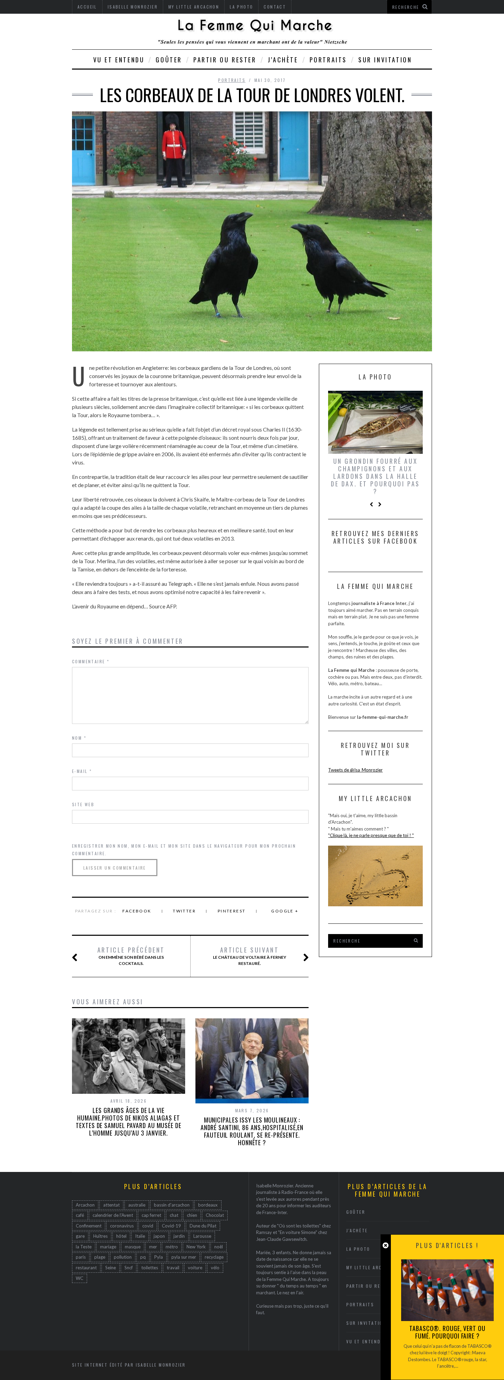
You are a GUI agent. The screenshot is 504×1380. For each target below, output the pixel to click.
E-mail (82, 771)
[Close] (385, 1245)
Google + (284, 910)
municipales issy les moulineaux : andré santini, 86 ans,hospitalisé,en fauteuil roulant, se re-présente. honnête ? (252, 1131)
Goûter (169, 59)
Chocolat (215, 1215)
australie (136, 1205)
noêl (218, 1246)
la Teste (84, 1246)
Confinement (88, 1225)
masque (133, 1246)
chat (174, 1215)
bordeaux (208, 1205)
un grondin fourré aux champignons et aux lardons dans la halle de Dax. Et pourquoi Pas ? (375, 476)
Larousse (202, 1236)
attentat (111, 1205)
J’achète (283, 59)
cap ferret (151, 1215)
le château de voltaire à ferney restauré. (249, 956)
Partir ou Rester (224, 59)
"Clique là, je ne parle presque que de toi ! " (371, 835)
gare (80, 1236)
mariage (108, 1246)
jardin (179, 1236)
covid (147, 1225)
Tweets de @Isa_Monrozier (355, 770)
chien (192, 1215)
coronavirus (122, 1225)
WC (79, 1278)
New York (196, 1246)
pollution (123, 1257)
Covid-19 (171, 1225)
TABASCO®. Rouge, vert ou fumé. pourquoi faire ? (447, 1332)
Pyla (158, 1257)
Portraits (328, 59)
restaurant (86, 1267)
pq (143, 1257)
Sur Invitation (385, 59)
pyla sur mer (183, 1257)
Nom (79, 738)
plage (99, 1257)
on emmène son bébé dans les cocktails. (131, 956)
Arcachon (85, 1205)
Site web (83, 804)
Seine (110, 1267)
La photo (358, 1249)
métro (172, 1246)
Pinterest (232, 910)
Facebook (136, 910)
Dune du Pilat (203, 1225)
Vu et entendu (119, 59)
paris (81, 1257)
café (80, 1215)
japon (159, 1236)
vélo (215, 1267)
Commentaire (90, 661)
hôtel (121, 1236)
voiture (195, 1267)
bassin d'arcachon (172, 1205)
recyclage (214, 1257)
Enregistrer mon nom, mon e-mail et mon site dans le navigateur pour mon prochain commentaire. (184, 849)
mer (153, 1246)
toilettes (149, 1267)
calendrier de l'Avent (113, 1215)
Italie (140, 1236)
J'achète (357, 1230)
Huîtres (100, 1236)
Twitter (184, 910)
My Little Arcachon (372, 1267)
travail (173, 1267)
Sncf (128, 1267)
